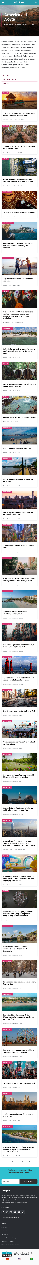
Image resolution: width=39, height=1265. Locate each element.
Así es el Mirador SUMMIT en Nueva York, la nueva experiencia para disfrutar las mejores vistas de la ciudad (19, 843)
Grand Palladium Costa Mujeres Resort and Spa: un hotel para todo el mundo (18, 180)
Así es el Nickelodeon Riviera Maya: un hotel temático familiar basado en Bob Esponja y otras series (18, 878)
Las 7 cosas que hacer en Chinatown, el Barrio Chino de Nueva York (18, 646)
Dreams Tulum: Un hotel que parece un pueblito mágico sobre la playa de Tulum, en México (18, 1149)
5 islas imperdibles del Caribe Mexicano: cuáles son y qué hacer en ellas (19, 114)
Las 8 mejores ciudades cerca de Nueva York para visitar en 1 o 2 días (18, 1051)
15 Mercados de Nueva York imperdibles (19, 213)
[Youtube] (15, 1212)
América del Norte (19, 24)
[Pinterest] (19, 1212)
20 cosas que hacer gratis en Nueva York (19, 1083)
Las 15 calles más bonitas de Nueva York (19, 711)
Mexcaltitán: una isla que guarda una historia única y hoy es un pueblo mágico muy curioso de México (18, 914)
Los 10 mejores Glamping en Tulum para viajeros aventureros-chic (19, 385)
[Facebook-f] (3, 1212)
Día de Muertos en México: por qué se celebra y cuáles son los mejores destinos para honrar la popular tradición (18, 315)
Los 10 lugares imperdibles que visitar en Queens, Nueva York (18, 513)
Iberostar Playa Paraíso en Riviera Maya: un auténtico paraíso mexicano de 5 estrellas (18, 1017)
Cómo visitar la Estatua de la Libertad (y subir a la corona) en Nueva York (19, 809)
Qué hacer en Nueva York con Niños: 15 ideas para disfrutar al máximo (18, 776)
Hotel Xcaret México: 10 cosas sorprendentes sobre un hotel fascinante (15, 949)
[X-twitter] (11, 1212)
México (6, 83)
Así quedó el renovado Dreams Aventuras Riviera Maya (15, 613)
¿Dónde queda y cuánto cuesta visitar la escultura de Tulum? (19, 147)
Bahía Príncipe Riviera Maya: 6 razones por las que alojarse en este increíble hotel (19, 351)
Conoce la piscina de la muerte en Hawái (19, 417)
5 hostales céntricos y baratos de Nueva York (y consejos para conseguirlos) (19, 580)
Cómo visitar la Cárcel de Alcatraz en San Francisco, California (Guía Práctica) (18, 246)
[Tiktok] (23, 1212)
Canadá (6, 75)
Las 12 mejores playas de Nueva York (18, 448)
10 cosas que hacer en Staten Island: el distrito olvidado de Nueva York (18, 679)
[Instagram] (7, 1212)
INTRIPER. (16, 1217)
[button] (3, 2)
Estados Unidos (9, 79)
